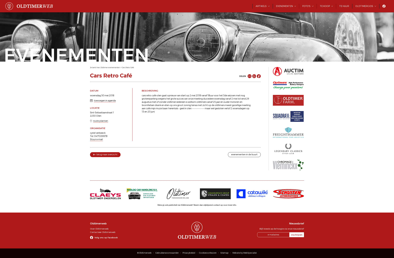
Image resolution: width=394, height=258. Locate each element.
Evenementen (284, 6)
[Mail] (249, 76)
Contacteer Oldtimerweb (102, 232)
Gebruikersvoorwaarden (167, 253)
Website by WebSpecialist (244, 253)
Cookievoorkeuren (208, 253)
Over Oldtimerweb (99, 229)
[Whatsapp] (254, 76)
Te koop (325, 6)
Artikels (261, 6)
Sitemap (224, 253)
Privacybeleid (189, 253)
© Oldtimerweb (144, 253)
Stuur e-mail (96, 139)
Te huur (344, 6)
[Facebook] (259, 76)
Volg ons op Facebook (106, 237)
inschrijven (296, 235)
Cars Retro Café (128, 67)
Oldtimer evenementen (110, 67)
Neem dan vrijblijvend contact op (208, 205)
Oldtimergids (364, 6)
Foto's (306, 6)
